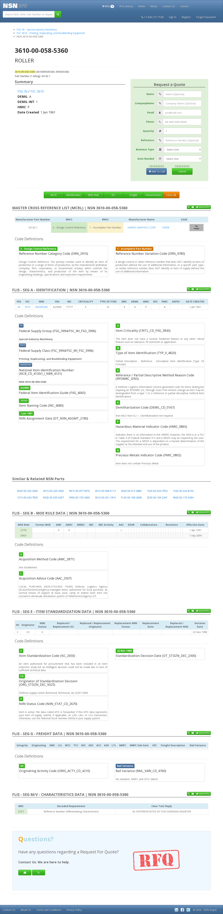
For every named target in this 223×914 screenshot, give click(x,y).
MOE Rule (93, 195)
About (153, 6)
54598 (165, 227)
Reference (147, 140)
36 (18, 307)
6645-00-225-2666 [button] (27, 491)
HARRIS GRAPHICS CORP (142, 227)
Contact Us (168, 6)
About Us (26, 909)
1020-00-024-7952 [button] (157, 491)
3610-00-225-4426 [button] (53, 491)
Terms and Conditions (48, 909)
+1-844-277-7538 (154, 17)
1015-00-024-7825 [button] (27, 497)
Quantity (148, 131)
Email (150, 112)
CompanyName (144, 103)
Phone (150, 121)
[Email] (24, 872)
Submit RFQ (204, 207)
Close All (171, 195)
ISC (113, 195)
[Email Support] (193, 207)
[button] (108, 6)
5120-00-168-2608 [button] (131, 497)
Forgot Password (206, 17)
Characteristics (153, 195)
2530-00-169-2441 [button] (157, 497)
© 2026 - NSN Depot (205, 909)
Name (150, 94)
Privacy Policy (74, 909)
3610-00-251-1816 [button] (105, 497)
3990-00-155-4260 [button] (79, 497)
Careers (184, 6)
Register (186, 17)
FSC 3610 (37, 91)
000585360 (41, 307)
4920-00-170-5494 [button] (183, 497)
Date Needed (145, 158)
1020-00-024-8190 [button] (183, 491)
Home (141, 6)
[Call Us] (189, 207)
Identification (73, 195)
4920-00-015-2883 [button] (131, 491)
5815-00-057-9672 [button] (79, 491)
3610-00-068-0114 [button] (105, 491)
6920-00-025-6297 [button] (53, 497)
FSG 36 (22, 91)
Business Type (145, 149)
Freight (133, 195)
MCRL (53, 195)
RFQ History (126, 6)
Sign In (172, 17)
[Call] (38, 872)
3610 (27, 307)
